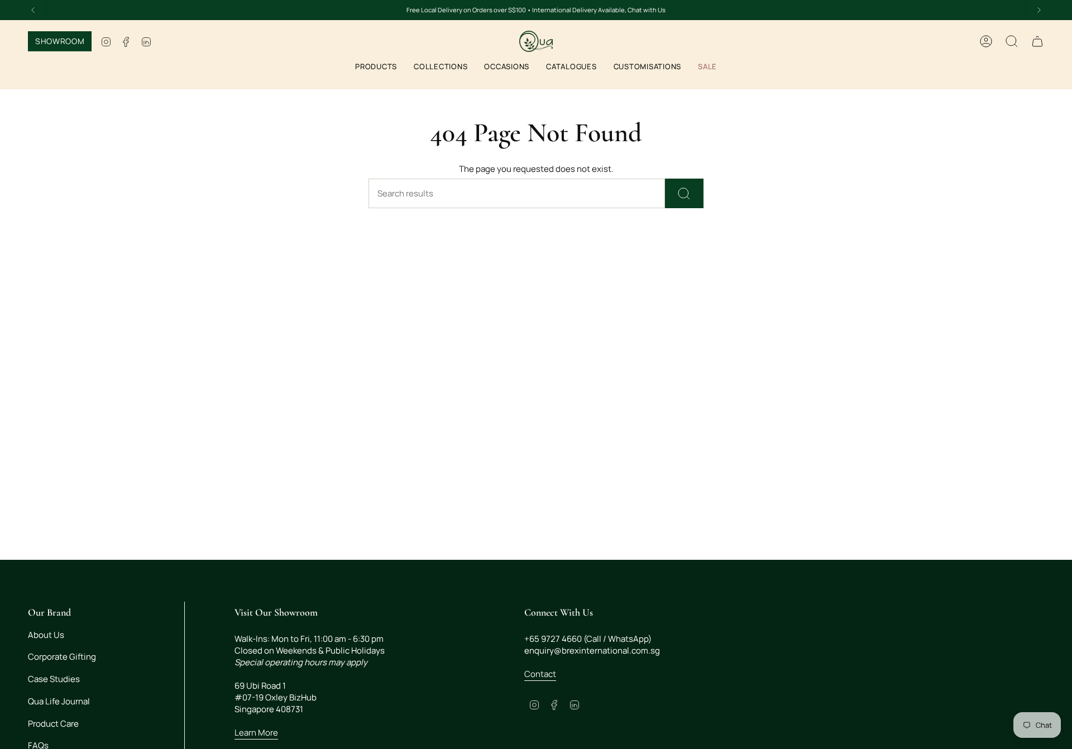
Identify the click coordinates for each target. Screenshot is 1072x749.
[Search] (684, 193)
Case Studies (54, 679)
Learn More (256, 732)
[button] (376, 67)
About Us (46, 635)
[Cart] (1037, 41)
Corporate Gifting (62, 656)
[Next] (1039, 10)
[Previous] (33, 10)
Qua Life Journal (59, 701)
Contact (540, 674)
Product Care (53, 723)
